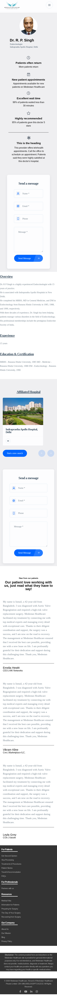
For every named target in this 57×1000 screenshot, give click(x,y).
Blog (3, 937)
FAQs (3, 876)
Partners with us (7, 888)
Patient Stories (6, 868)
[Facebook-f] (20, 991)
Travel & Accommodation (11, 872)
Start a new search (15, 453)
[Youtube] (25, 991)
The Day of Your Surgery (11, 913)
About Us (5, 929)
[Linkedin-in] (31, 991)
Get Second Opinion (9, 856)
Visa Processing (7, 860)
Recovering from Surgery (11, 917)
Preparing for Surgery (9, 909)
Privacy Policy (6, 941)
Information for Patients (10, 905)
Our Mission (6, 933)
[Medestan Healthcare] (12, 5)
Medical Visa (6, 900)
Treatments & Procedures (11, 864)
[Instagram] (37, 991)
